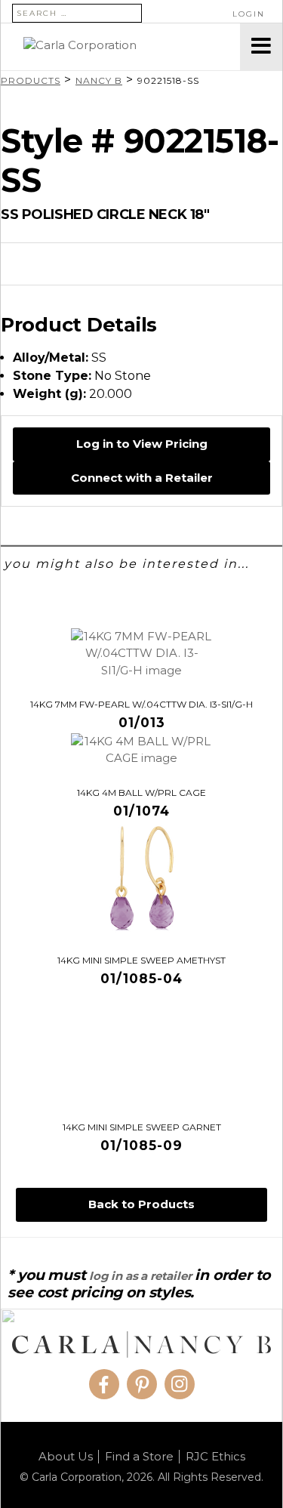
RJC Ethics (215, 1456)
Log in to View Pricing (142, 443)
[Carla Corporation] (120, 47)
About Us (65, 1456)
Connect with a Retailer (142, 477)
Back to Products (141, 1204)
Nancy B (98, 80)
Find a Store (139, 1456)
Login (248, 14)
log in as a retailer (140, 1276)
